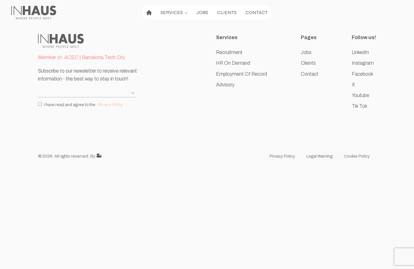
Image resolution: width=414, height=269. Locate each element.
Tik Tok (359, 106)
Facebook (362, 74)
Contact (257, 12)
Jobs (202, 12)
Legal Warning (319, 156)
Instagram (363, 63)
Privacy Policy (110, 104)
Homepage (149, 13)
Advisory (225, 85)
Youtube (360, 95)
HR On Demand (233, 63)
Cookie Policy (357, 156)
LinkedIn (360, 52)
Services (172, 12)
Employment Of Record (241, 74)
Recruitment (229, 52)
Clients (227, 12)
